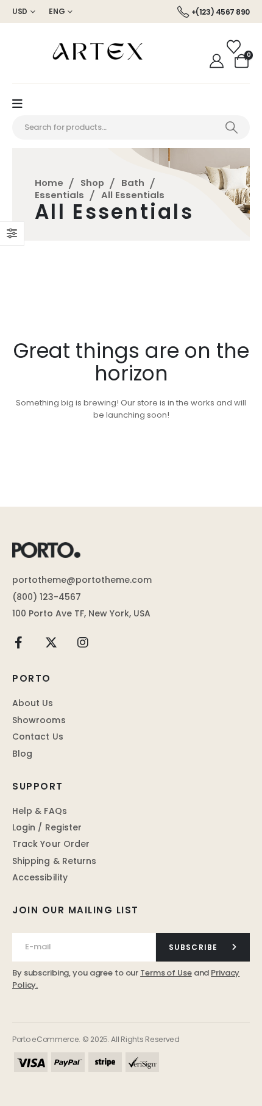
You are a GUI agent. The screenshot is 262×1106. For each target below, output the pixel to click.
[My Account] (216, 61)
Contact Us (37, 736)
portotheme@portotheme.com (82, 580)
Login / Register (47, 827)
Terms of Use (166, 973)
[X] (51, 642)
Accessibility (40, 877)
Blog (22, 753)
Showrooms (39, 720)
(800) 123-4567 (46, 597)
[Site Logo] (103, 53)
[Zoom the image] (46, 548)
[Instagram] (83, 642)
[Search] (231, 127)
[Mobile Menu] (23, 104)
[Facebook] (19, 642)
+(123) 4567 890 (220, 12)
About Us (33, 703)
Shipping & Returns (54, 861)
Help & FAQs (39, 811)
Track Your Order (51, 844)
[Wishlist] (233, 47)
